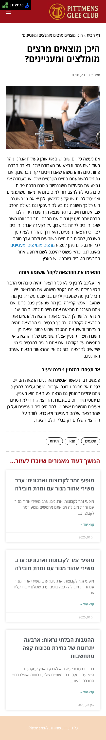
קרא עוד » (87, 524)
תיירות (54, 441)
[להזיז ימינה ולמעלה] (6, 3)
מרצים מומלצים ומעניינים (32, 245)
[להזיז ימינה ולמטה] (6, 6)
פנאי (72, 441)
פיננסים (90, 441)
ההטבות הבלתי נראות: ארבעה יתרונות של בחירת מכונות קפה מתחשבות (58, 648)
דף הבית (93, 35)
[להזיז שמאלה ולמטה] (3, 6)
